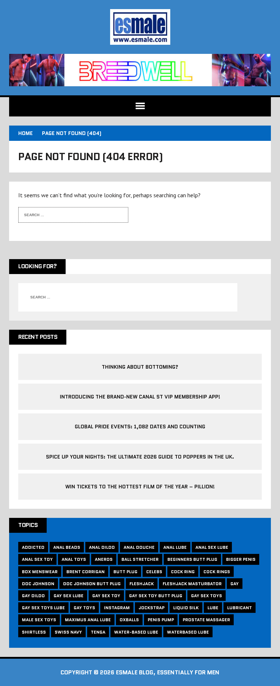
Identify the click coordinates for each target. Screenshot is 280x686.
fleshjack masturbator (192, 583)
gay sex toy (106, 595)
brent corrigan (85, 571)
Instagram (117, 607)
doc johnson (38, 583)
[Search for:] (68, 214)
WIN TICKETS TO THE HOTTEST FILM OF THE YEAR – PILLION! (140, 486)
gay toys (84, 607)
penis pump (161, 619)
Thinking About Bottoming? (140, 366)
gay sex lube (68, 595)
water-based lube (136, 632)
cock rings (216, 571)
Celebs (154, 571)
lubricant (239, 607)
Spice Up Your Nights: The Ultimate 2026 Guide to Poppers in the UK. (140, 456)
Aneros (104, 559)
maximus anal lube (88, 619)
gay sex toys (206, 595)
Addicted (33, 547)
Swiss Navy (68, 632)
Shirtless (34, 632)
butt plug (125, 571)
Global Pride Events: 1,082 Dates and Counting (140, 426)
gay (234, 583)
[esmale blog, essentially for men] (140, 27)
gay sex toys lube (43, 607)
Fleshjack (141, 583)
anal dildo (102, 547)
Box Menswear (40, 571)
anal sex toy (37, 559)
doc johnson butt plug (92, 583)
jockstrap (151, 607)
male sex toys (39, 619)
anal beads (66, 547)
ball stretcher (140, 559)
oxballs (129, 619)
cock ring (183, 571)
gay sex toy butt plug (155, 595)
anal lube (175, 547)
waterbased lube (188, 632)
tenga (98, 632)
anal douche (139, 547)
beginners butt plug (192, 559)
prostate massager (206, 619)
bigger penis (241, 559)
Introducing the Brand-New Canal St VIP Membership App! (140, 396)
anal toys (74, 559)
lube (212, 607)
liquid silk (186, 607)
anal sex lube (211, 547)
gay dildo (33, 595)
